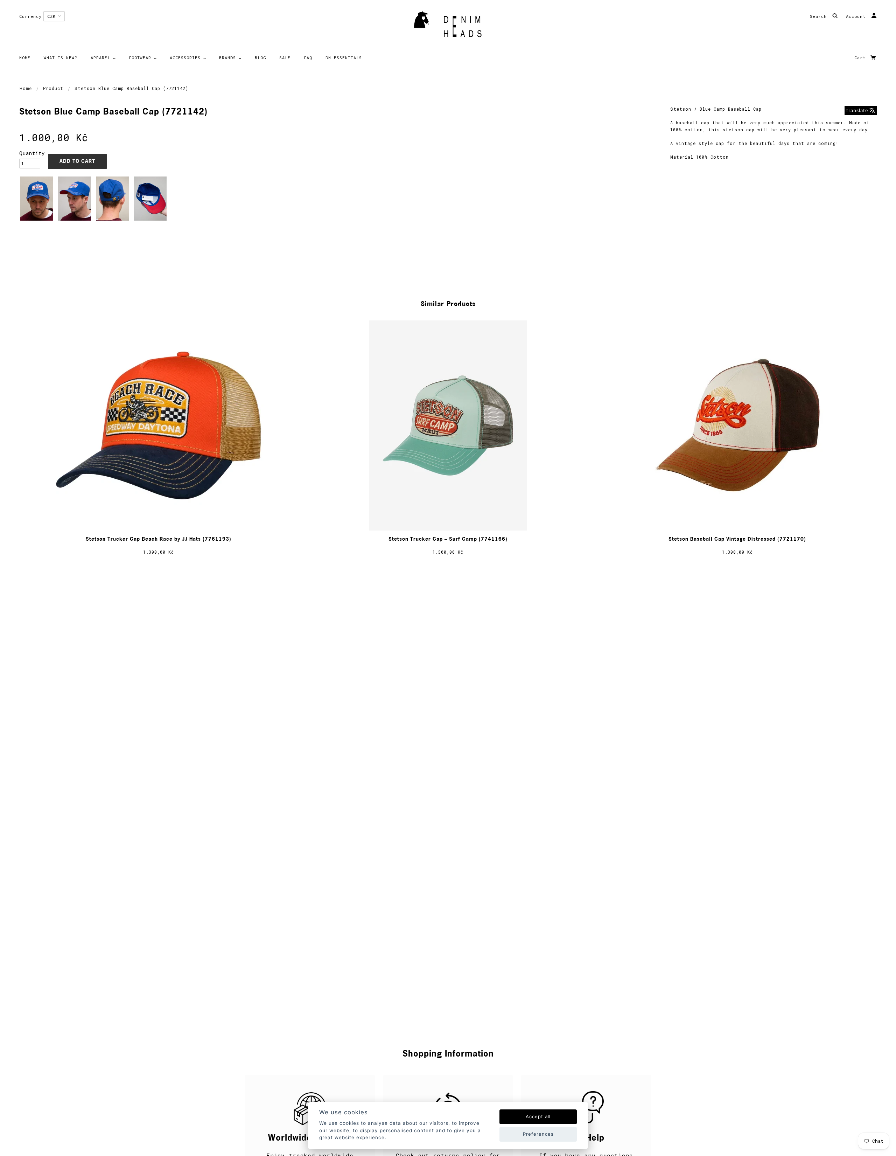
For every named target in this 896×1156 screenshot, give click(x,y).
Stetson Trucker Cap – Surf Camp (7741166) (447, 539)
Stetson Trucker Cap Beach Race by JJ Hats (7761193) (158, 539)
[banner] (448, 26)
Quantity (29, 153)
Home (26, 88)
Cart (861, 57)
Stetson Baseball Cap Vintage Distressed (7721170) (737, 539)
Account (857, 16)
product (53, 88)
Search (820, 16)
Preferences (538, 1134)
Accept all (538, 1116)
